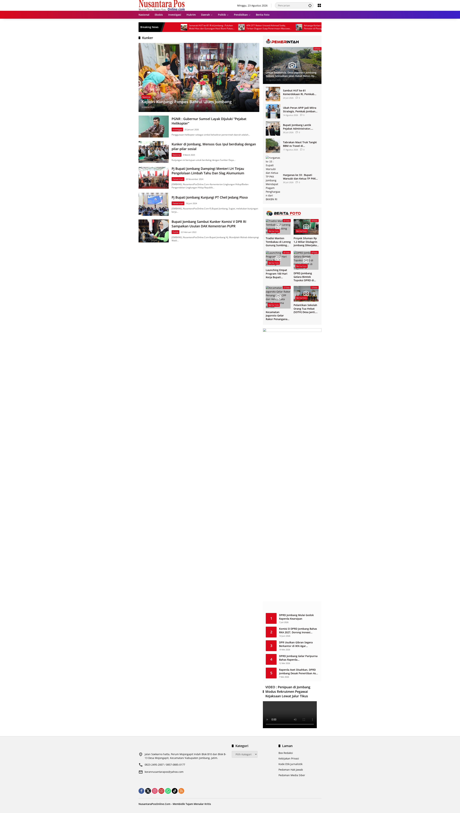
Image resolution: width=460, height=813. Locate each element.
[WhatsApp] (168, 791)
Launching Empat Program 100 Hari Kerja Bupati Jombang (276, 273)
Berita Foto (273, 231)
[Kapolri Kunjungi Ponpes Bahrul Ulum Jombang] (199, 77)
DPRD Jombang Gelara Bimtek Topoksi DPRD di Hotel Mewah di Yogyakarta (304, 277)
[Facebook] (141, 791)
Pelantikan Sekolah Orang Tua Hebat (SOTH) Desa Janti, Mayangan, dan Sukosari (305, 308)
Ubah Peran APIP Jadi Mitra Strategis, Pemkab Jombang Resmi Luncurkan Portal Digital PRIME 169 (300, 109)
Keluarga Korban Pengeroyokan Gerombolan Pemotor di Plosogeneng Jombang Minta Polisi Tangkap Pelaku (300, 27)
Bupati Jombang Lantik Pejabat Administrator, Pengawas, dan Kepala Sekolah (297, 126)
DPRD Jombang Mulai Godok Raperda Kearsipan (296, 616)
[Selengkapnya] (292, 41)
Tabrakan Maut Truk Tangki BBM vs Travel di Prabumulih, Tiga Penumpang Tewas (300, 144)
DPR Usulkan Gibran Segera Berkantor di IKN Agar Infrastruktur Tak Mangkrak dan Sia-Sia (298, 644)
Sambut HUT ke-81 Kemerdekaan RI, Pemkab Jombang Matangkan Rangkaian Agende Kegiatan (300, 92)
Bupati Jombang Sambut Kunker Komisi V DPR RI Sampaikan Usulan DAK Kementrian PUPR (209, 223)
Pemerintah (177, 179)
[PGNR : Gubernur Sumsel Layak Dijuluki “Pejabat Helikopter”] (154, 126)
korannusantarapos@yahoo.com (164, 771)
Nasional (146, 97)
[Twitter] (148, 791)
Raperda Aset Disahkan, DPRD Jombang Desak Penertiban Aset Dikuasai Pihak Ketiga (298, 671)
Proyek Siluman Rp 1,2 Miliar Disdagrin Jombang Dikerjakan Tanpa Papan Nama (306, 241)
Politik (175, 232)
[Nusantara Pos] (162, 5)
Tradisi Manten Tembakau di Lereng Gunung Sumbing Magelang (278, 241)
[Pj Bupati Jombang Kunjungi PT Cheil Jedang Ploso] (154, 204)
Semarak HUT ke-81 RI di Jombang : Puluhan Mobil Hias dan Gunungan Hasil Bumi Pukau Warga (185, 27)
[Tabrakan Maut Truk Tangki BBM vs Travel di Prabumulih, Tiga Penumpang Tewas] (273, 146)
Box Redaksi (286, 753)
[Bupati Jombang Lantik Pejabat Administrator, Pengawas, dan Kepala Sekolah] (273, 128)
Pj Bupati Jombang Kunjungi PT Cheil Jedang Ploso (210, 197)
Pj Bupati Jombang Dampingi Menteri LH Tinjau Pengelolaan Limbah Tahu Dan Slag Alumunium (208, 170)
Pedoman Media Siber (292, 775)
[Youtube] (161, 791)
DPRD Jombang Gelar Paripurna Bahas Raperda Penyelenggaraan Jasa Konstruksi (298, 657)
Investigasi (177, 129)
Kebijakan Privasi (289, 758)
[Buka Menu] (319, 5)
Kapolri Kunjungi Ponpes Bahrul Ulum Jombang (186, 101)
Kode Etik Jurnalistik (290, 764)
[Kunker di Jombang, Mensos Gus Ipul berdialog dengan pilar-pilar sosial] (154, 152)
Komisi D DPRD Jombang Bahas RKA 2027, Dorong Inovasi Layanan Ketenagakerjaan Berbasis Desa (298, 630)
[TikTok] (175, 791)
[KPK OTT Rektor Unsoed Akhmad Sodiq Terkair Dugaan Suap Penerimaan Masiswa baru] (215, 27)
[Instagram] (155, 791)
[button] (310, 5)
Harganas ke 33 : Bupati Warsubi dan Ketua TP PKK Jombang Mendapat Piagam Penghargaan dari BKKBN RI (300, 176)
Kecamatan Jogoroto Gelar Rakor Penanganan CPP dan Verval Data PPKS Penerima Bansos (278, 315)
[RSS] (181, 791)
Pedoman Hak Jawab (291, 769)
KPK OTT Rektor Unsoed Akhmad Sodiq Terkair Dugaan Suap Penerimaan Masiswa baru (242, 27)
